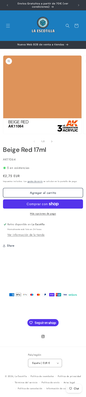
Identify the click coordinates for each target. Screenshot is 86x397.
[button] (8, 25)
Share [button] (10, 246)
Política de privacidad (69, 376)
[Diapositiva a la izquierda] (34, 141)
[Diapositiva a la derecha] (51, 141)
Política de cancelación (30, 388)
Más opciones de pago (43, 213)
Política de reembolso (42, 376)
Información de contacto (59, 388)
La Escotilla (21, 376)
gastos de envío (35, 181)
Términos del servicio (26, 382)
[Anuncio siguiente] (78, 5)
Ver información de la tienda (26, 235)
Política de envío (51, 382)
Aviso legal (69, 382)
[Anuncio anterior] (7, 5)
